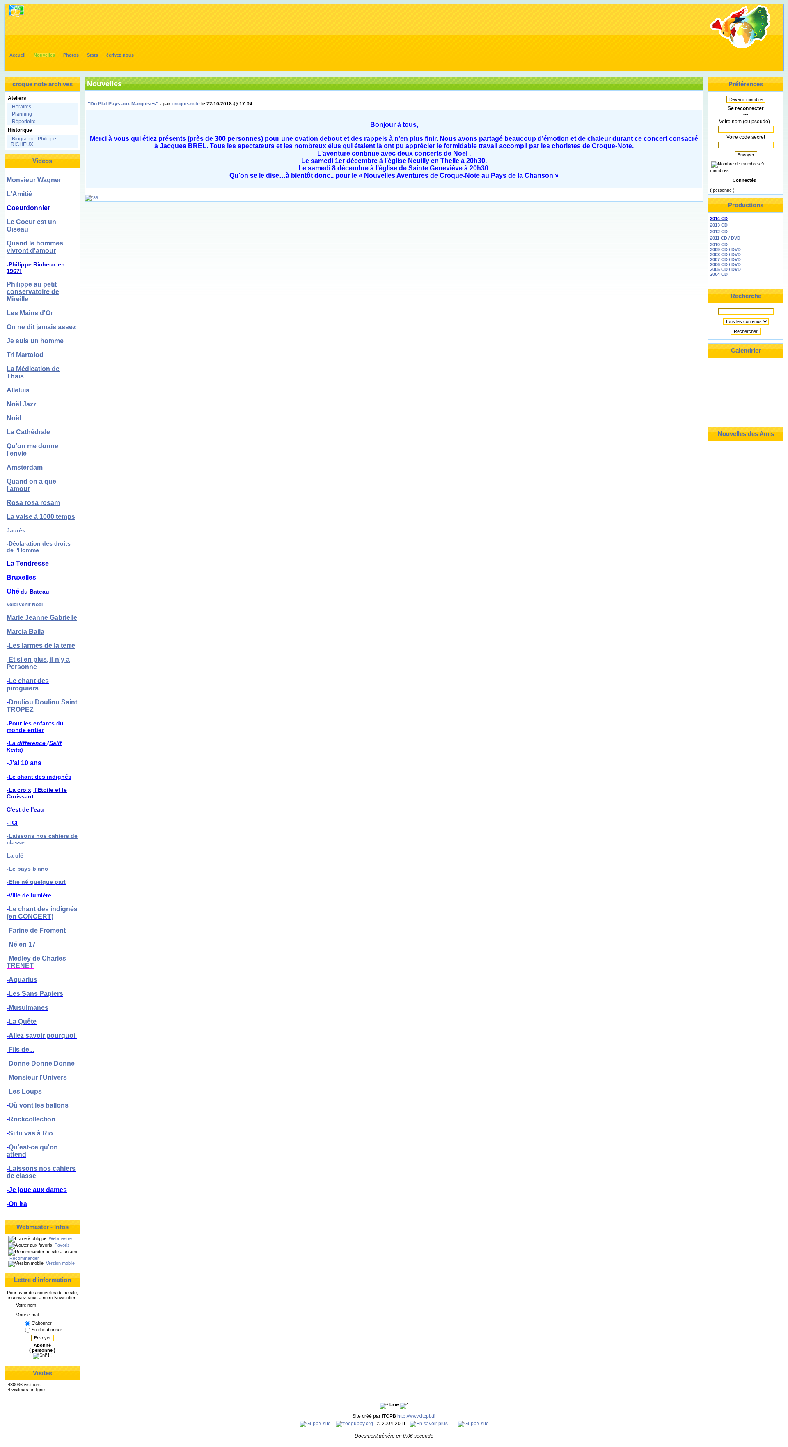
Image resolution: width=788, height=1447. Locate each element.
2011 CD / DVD (725, 238)
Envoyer (42, 1337)
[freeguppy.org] (355, 1423)
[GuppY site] (315, 1423)
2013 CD (719, 224)
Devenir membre (746, 99)
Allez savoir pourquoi (43, 1035)
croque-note (186, 104)
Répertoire (24, 121)
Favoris (61, 1245)
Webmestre (60, 1238)
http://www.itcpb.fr (416, 1416)
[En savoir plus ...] (432, 1423)
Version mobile (60, 1263)
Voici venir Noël (25, 605)
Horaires (21, 107)
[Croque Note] (740, 47)
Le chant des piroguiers (28, 684)
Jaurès (16, 530)
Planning (22, 114)
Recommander (23, 1258)
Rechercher (746, 331)
